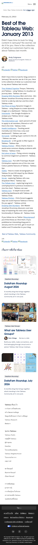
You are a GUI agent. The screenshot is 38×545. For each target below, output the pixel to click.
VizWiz (4, 171)
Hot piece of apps (9, 153)
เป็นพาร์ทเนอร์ (9, 476)
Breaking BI (6, 141)
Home (5, 10)
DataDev (8, 446)
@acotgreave (29, 217)
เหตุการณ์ (8, 461)
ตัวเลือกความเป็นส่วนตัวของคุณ (20, 526)
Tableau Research (11, 420)
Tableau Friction (8, 146)
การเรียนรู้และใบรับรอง (12, 491)
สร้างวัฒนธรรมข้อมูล (12, 412)
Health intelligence (9, 128)
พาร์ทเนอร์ (9, 469)
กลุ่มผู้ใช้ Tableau (10, 439)
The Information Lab (10, 121)
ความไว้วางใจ (8, 513)
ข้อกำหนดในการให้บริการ (17, 517)
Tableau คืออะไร (11, 405)
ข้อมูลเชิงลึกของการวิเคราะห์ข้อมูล (16, 416)
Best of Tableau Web (10, 234)
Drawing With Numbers (11, 96)
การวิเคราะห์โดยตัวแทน (13, 409)
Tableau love (7, 161)
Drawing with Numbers (11, 206)
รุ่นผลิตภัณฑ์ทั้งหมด (11, 499)
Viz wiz (4, 178)
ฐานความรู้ (8, 488)
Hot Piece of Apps (9, 106)
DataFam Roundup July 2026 (18, 382)
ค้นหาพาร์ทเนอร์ (10, 472)
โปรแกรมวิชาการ (10, 457)
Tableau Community (16, 10)
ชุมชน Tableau (10, 431)
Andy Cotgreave (15, 57)
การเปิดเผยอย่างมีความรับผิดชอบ (14, 522)
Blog (9, 10)
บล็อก (16, 513)
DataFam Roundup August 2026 (15, 285)
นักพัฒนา (23, 513)
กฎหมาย (6, 517)
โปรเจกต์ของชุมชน (11, 450)
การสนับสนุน (9, 484)
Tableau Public (10, 435)
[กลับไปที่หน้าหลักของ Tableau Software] (9, 2)
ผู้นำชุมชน (8, 442)
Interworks (6, 113)
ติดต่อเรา (8, 423)
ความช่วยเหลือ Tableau (12, 495)
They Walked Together (10, 88)
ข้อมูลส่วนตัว (29, 517)
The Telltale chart (8, 183)
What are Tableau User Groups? (17, 332)
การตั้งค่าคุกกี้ (28, 522)
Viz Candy (5, 136)
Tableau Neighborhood (13, 454)
